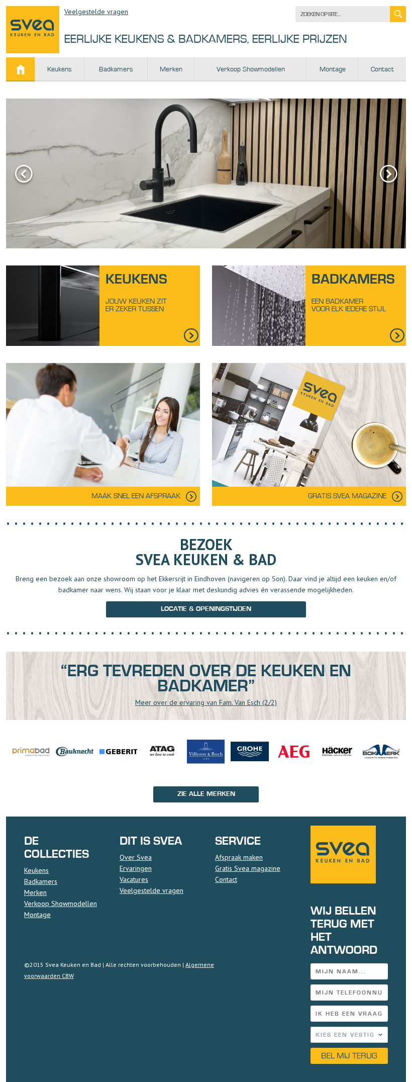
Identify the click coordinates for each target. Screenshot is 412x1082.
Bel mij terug (349, 1055)
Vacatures (134, 879)
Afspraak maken (239, 857)
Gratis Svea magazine (247, 868)
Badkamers (116, 69)
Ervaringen (136, 868)
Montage (333, 69)
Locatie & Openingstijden (206, 608)
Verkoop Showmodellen (251, 69)
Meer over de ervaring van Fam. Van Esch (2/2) (206, 702)
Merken (171, 69)
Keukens (59, 69)
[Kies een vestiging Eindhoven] (349, 1035)
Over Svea (136, 857)
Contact (382, 69)
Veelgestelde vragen (96, 11)
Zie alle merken (206, 793)
